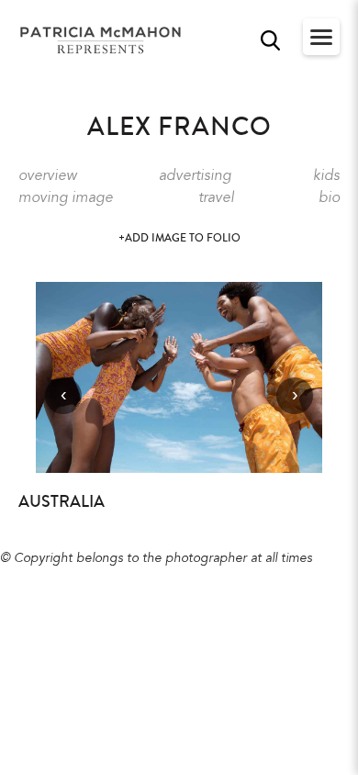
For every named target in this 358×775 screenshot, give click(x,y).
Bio (329, 198)
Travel (216, 198)
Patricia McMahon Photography (101, 40)
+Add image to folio (179, 238)
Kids (326, 176)
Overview (47, 176)
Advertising (195, 176)
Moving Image (65, 198)
